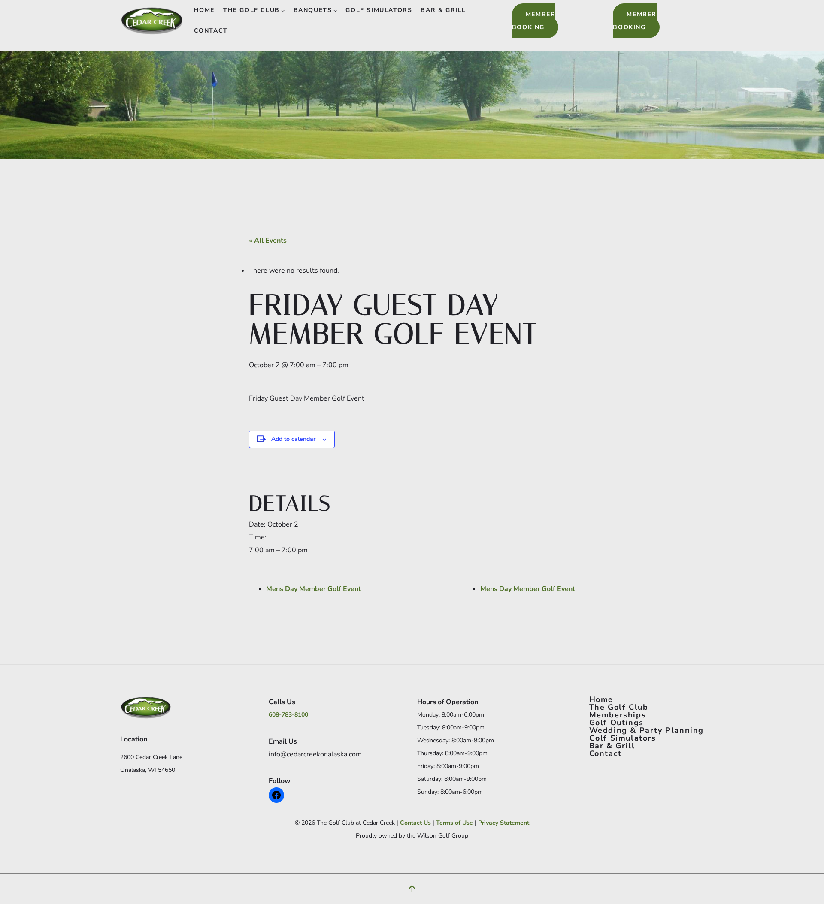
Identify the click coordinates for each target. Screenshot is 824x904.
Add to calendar (293, 439)
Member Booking (534, 20)
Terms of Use (454, 823)
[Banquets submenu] (335, 10)
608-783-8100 (288, 715)
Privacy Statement (503, 823)
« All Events (268, 240)
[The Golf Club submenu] (283, 10)
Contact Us (415, 823)
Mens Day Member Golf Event (313, 589)
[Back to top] (412, 889)
